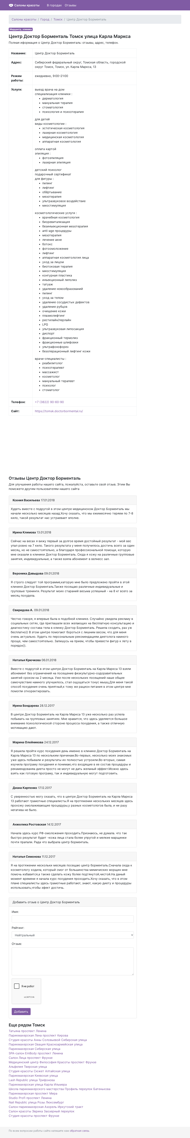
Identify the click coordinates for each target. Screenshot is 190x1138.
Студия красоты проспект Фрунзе (34, 1116)
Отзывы (70, 5)
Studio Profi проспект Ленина (30, 1098)
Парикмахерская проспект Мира (33, 1093)
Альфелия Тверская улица (28, 1066)
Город (44, 19)
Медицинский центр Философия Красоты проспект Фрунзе (52, 1062)
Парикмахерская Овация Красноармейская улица (46, 1044)
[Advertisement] (73, 445)
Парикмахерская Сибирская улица (34, 1049)
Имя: (15, 912)
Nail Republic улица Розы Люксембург (36, 1102)
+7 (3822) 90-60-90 (49, 402)
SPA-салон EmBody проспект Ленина (36, 1053)
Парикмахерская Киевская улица (33, 1075)
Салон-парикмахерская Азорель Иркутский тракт (46, 1107)
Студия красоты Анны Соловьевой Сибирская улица (48, 1040)
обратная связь (79, 1130)
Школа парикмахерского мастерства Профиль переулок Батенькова (59, 1089)
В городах (54, 5)
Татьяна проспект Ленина (27, 1031)
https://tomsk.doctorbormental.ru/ (59, 411)
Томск (58, 19)
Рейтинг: (18, 928)
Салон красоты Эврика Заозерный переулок (41, 1111)
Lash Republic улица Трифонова (32, 1080)
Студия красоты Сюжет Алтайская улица (39, 1071)
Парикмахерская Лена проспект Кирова (38, 1035)
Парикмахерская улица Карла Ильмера (38, 1084)
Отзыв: (17, 944)
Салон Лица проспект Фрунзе (31, 1058)
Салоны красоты (27, 5)
